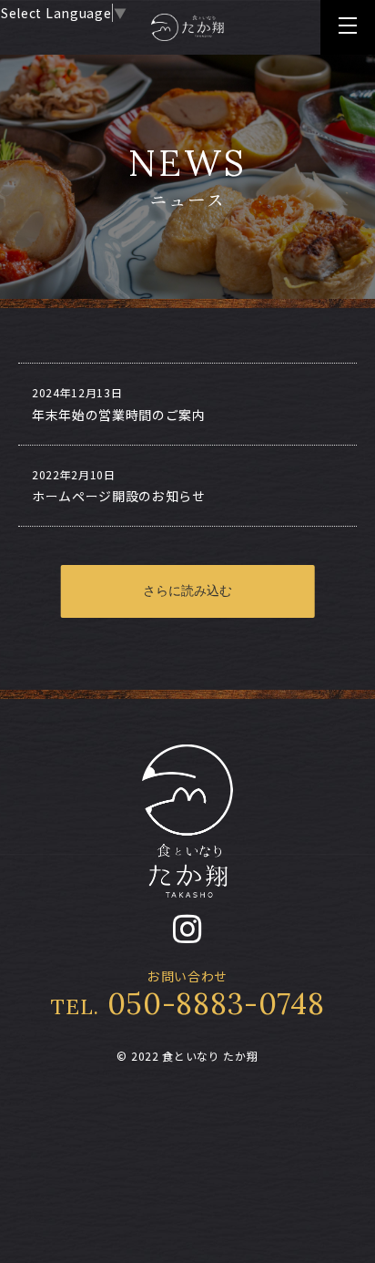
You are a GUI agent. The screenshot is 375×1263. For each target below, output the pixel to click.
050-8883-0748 (187, 1004)
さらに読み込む (187, 590)
